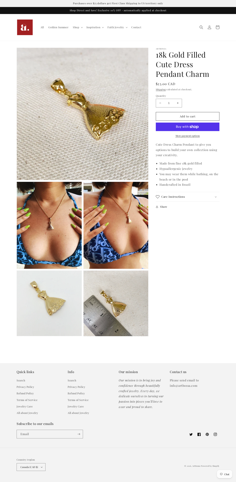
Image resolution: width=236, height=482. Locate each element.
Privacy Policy (25, 387)
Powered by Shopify (210, 466)
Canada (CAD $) (29, 467)
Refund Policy (25, 393)
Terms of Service (27, 400)
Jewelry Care (25, 406)
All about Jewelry (27, 413)
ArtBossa (196, 466)
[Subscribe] (79, 434)
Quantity (161, 95)
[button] (77, 27)
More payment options (188, 135)
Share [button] (163, 206)
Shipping (161, 89)
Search (21, 380)
